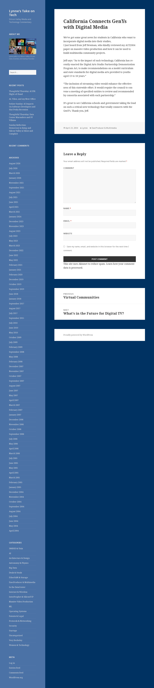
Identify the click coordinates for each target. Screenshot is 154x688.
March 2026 (14, 173)
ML (10, 606)
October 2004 (15, 501)
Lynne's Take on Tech (22, 13)
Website (67, 233)
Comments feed (16, 672)
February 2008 (15, 361)
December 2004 (16, 492)
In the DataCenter (17, 587)
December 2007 (16, 366)
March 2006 (14, 453)
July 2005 (13, 458)
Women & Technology (19, 645)
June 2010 (13, 327)
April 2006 (14, 448)
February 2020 (15, 274)
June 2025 (13, 202)
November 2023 (16, 226)
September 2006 (16, 434)
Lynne (85, 128)
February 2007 (15, 410)
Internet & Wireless (18, 592)
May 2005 (13, 468)
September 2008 (16, 352)
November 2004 (16, 497)
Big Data (13, 567)
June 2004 (13, 521)
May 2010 (13, 332)
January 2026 (15, 178)
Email (67, 221)
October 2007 (15, 376)
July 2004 (13, 516)
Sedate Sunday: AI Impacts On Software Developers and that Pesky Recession (22, 106)
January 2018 (15, 298)
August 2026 (14, 163)
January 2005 (15, 487)
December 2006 (16, 419)
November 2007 (16, 371)
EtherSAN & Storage (18, 577)
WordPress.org (16, 677)
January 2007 (15, 414)
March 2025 (14, 211)
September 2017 (16, 303)
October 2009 (15, 337)
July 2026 (13, 168)
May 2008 (13, 356)
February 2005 (15, 482)
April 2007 (14, 400)
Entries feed (14, 667)
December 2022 (16, 250)
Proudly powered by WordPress (78, 335)
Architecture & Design (19, 558)
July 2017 (13, 313)
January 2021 (15, 269)
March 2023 (14, 245)
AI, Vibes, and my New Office (22, 99)
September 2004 (16, 506)
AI (10, 553)
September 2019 (16, 289)
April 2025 (14, 207)
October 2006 (15, 429)
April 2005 (14, 472)
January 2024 (15, 216)
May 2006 (13, 443)
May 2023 (13, 240)
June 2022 (13, 255)
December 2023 (16, 221)
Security (13, 625)
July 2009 (13, 342)
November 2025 (16, 182)
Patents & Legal (16, 616)
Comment (68, 168)
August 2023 (14, 231)
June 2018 (13, 294)
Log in (12, 663)
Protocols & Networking (20, 621)
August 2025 (14, 192)
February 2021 (15, 265)
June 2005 (13, 463)
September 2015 (16, 318)
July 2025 (13, 197)
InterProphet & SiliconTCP (21, 596)
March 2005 (14, 477)
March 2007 (14, 405)
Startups (13, 630)
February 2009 (15, 347)
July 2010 (13, 323)
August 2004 (14, 511)
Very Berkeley (15, 640)
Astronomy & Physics (18, 563)
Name (67, 208)
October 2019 (15, 284)
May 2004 (13, 526)
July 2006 (13, 439)
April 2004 (14, 530)
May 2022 (13, 260)
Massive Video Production (21, 601)
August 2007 (14, 385)
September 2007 (16, 381)
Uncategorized (16, 635)
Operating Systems (17, 611)
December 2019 (16, 279)
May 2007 (13, 395)
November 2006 (16, 424)
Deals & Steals (15, 572)
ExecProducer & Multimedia (22, 582)
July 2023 (13, 236)
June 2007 (13, 390)
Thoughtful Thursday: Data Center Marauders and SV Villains (21, 117)
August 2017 (14, 308)
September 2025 (16, 187)
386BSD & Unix (16, 548)
